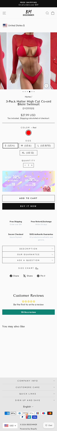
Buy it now (28, 206)
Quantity (28, 160)
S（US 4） (10, 145)
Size (28, 140)
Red (28, 132)
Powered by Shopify (28, 429)
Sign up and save (27, 400)
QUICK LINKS (27, 394)
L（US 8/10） (45, 145)
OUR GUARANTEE (28, 254)
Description (28, 249)
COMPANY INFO (27, 381)
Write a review (28, 312)
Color (28, 127)
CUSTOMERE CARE (28, 387)
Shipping (24, 118)
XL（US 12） (28, 152)
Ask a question (28, 260)
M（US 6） (27, 145)
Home (28, 96)
